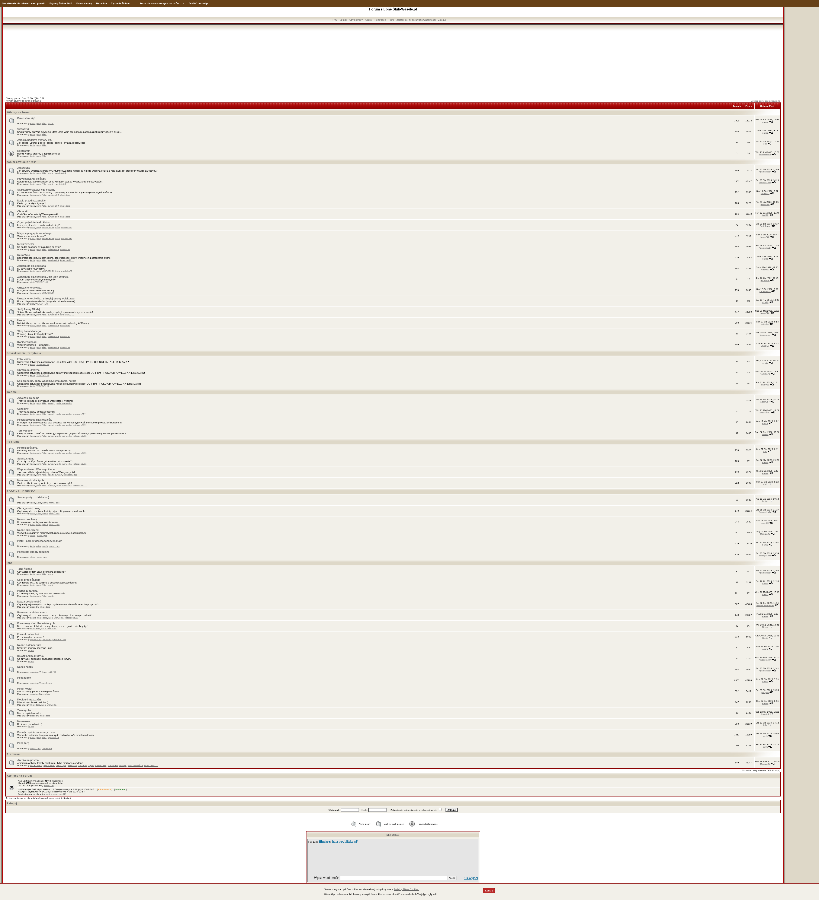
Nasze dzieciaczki (28, 530)
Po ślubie (13, 441)
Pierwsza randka (27, 590)
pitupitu (765, 324)
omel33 (765, 523)
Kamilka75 (765, 374)
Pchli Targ (23, 743)
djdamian (765, 280)
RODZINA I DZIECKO (21, 491)
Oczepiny (23, 408)
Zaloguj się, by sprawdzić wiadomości (416, 20)
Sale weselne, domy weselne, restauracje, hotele (46, 380)
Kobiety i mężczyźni (29, 699)
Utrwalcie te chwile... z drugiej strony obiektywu (45, 298)
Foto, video (23, 359)
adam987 (765, 402)
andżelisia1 (765, 412)
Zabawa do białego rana (31, 265)
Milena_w (49, 785)
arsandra (34, 607)
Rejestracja (380, 20)
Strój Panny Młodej (28, 309)
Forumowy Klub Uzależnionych (36, 623)
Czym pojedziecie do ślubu (33, 222)
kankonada (765, 291)
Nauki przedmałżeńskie (31, 200)
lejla (765, 725)
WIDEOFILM (48, 227)
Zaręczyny (23, 167)
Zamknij (489, 890)
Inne (10, 563)
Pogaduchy (24, 677)
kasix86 (765, 714)
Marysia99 (765, 534)
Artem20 (765, 269)
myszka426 (35, 639)
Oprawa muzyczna (28, 370)
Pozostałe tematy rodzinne (33, 551)
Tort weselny (25, 430)
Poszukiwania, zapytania (24, 353)
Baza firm (101, 3)
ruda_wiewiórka (64, 403)
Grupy (368, 20)
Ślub (4, 3)
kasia (32, 123)
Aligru (765, 649)
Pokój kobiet (24, 688)
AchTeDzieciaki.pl (198, 3)
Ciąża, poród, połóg (28, 508)
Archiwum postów (28, 760)
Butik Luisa (765, 226)
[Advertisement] (393, 62)
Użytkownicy (356, 20)
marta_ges (54, 503)
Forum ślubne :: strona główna (23, 100)
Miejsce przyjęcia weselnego (34, 233)
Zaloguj (442, 20)
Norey (765, 627)
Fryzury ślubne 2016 (60, 3)
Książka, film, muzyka (30, 656)
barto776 (765, 204)
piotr (38, 123)
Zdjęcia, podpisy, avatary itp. (34, 140)
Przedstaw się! (26, 118)
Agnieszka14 (765, 172)
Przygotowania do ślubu (31, 178)
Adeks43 (765, 193)
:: (134, 3)
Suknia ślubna (25, 458)
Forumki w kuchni (28, 634)
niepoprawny (765, 182)
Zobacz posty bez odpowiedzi (765, 101)
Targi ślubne (24, 568)
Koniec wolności (27, 342)
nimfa (45, 503)
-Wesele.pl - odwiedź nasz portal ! (26, 3)
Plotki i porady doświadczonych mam (39, 541)
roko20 (765, 302)
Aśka (44, 123)
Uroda (21, 320)
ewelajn (51, 403)
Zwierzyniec (24, 710)
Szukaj (343, 20)
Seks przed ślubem (29, 579)
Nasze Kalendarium (29, 645)
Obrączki (22, 211)
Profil (391, 20)
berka (765, 423)
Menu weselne (26, 244)
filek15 (765, 363)
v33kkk (765, 434)
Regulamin (23, 150)
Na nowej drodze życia (30, 480)
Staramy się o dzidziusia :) (33, 497)
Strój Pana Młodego (29, 331)
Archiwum (14, 754)
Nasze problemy (27, 519)
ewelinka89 (60, 173)
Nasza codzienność (29, 601)
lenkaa (765, 122)
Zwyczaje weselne (28, 398)
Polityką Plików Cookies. (406, 889)
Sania (765, 638)
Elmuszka (72, 765)
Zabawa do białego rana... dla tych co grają (42, 276)
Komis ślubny (84, 3)
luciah (765, 501)
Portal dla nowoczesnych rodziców (159, 3)
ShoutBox (392, 835)
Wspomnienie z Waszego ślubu (36, 469)
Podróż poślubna (27, 447)
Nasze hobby (25, 666)
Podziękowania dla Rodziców (34, 419)
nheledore (65, 195)
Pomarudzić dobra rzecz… (33, 612)
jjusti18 (765, 215)
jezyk (765, 736)
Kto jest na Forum (19, 775)
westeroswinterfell (765, 605)
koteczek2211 (67, 260)
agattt (51, 123)
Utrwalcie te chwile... (29, 287)
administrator (765, 154)
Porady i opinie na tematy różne (36, 732)
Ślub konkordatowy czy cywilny (36, 189)
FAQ (335, 20)
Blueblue (765, 346)
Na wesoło (23, 721)
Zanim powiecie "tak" (22, 161)
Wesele (12, 392)
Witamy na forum (18, 112)
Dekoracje (23, 255)
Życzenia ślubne (120, 3)
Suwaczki (23, 129)
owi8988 (765, 385)
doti (765, 144)
